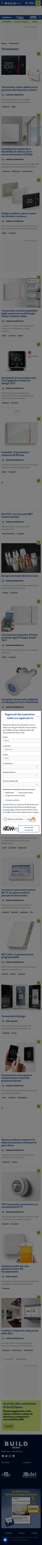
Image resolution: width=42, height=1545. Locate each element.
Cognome (7, 746)
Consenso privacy (12, 800)
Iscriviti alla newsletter (28, 828)
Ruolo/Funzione (9, 772)
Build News (9, 793)
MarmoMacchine (26, 793)
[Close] (38, 716)
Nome (5, 737)
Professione (8, 763)
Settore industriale (10, 781)
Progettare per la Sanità (15, 796)
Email (5, 755)
